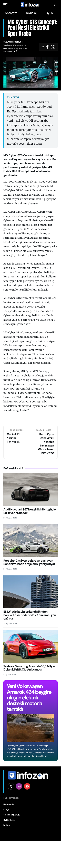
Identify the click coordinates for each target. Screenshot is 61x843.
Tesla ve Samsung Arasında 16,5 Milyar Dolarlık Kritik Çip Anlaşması (29, 668)
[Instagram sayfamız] (19, 786)
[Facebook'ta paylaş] (47, 46)
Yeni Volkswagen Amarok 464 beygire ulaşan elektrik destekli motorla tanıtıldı (29, 698)
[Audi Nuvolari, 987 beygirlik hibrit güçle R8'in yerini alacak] (30, 489)
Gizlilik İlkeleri (9, 820)
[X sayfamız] (11, 786)
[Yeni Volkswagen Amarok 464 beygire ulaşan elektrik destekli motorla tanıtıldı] (30, 728)
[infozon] (30, 4)
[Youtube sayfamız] (27, 786)
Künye (6, 809)
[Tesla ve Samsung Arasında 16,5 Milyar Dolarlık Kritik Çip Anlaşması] (30, 646)
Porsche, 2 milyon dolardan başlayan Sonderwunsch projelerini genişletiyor (29, 562)
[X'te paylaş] (52, 46)
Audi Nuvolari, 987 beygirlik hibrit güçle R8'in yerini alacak (29, 511)
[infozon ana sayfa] (28, 775)
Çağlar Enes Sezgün (12, 42)
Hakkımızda (8, 804)
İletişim (6, 825)
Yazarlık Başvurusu (11, 814)
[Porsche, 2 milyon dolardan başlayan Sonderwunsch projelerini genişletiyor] (30, 540)
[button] (6, 4)
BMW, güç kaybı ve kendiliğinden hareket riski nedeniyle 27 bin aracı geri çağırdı (29, 615)
